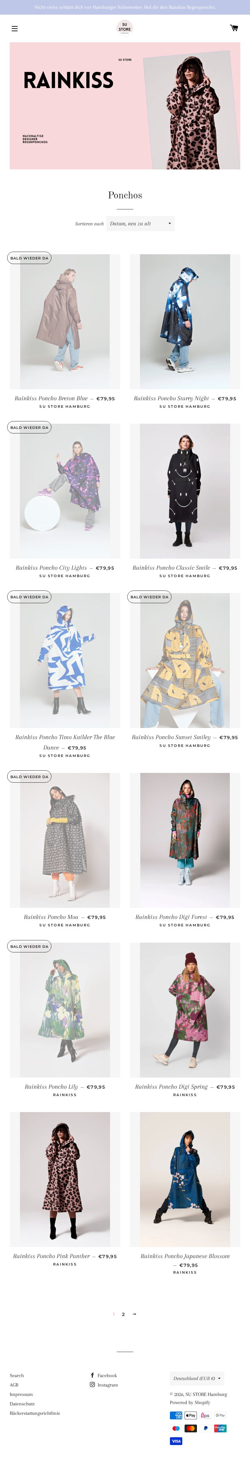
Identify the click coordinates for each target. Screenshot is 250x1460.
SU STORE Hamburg (206, 1394)
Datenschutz (22, 1404)
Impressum (21, 1394)
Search (17, 1375)
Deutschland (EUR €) (194, 1378)
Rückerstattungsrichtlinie (35, 1413)
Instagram (107, 1385)
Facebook (106, 1375)
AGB (14, 1385)
